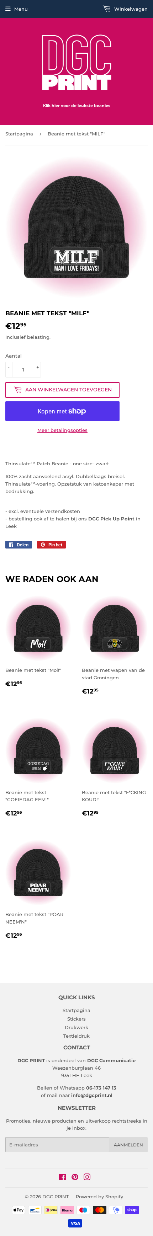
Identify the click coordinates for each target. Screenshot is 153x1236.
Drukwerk (76, 1027)
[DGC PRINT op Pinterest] (75, 1178)
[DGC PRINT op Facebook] (62, 1178)
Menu (21, 9)
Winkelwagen (130, 9)
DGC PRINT (55, 1196)
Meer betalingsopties (62, 430)
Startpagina (19, 134)
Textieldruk (76, 1036)
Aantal (13, 356)
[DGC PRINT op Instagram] (87, 1178)
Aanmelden (128, 1144)
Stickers (76, 1019)
